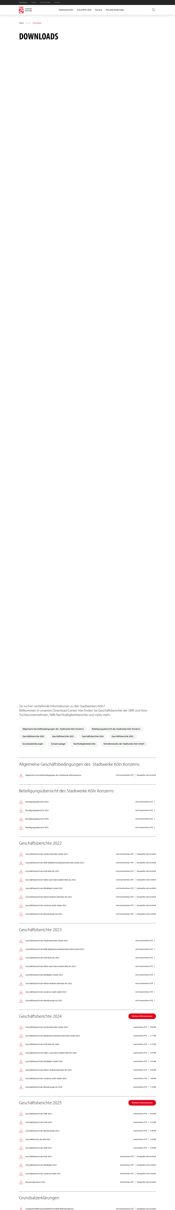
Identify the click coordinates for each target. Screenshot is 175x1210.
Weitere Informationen (142, 1016)
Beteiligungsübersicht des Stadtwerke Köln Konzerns (116, 729)
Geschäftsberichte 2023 (63, 736)
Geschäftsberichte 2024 (93, 736)
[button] (66, 10)
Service (57, 2)
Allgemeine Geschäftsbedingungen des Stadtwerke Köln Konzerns (53, 729)
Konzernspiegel (58, 743)
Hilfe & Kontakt (45, 2)
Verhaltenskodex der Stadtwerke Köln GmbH (123, 743)
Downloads (23, 2)
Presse (33, 2)
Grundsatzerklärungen (32, 743)
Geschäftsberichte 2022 (33, 736)
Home (21, 23)
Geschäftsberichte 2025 (122, 736)
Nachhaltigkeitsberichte (84, 743)
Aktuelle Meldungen (115, 10)
